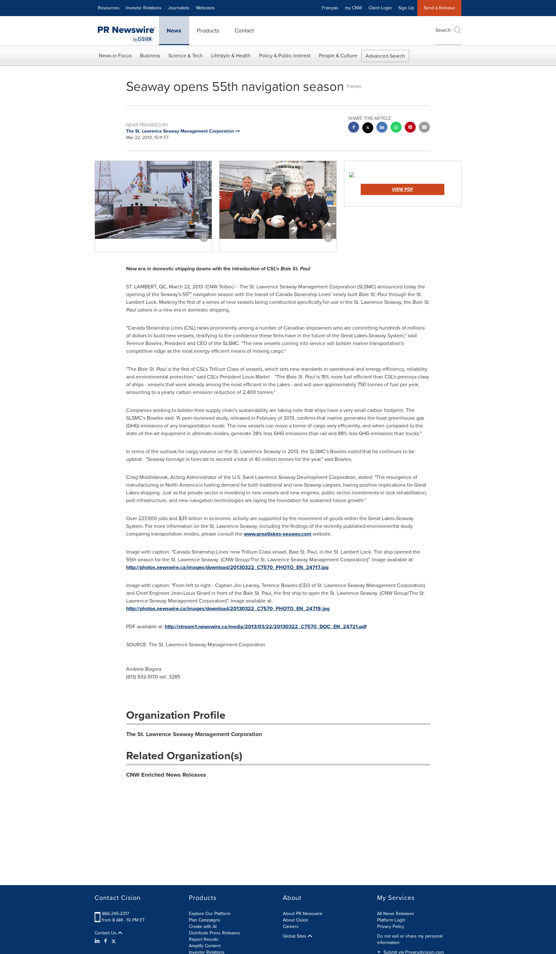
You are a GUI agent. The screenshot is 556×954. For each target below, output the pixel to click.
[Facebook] (105, 941)
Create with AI (203, 926)
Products (208, 30)
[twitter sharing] (367, 128)
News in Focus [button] (115, 55)
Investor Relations (144, 8)
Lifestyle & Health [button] (231, 55)
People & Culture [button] (338, 55)
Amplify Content (204, 945)
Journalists (179, 8)
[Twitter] (113, 941)
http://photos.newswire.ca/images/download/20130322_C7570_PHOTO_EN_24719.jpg (227, 608)
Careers (291, 926)
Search (443, 30)
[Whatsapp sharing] (396, 128)
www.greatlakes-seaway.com (277, 534)
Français (330, 8)
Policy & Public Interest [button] (284, 55)
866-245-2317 (115, 913)
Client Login (380, 8)
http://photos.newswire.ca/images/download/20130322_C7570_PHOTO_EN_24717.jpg (227, 567)
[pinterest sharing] (410, 128)
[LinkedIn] (98, 941)
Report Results (203, 939)
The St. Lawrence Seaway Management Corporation (194, 734)
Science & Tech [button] (185, 55)
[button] (153, 200)
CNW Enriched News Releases (166, 775)
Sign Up (406, 8)
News (174, 30)
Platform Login (391, 920)
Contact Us (106, 933)
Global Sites (295, 936)
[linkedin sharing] (381, 128)
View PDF (402, 189)
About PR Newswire (302, 913)
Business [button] (150, 55)
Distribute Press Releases (214, 933)
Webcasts (205, 8)
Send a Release (439, 8)
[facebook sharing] (353, 128)
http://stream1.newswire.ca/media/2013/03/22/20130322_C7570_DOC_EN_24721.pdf (265, 626)
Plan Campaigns (204, 920)
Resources (108, 8)
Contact (244, 30)
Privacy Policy (390, 926)
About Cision (295, 920)
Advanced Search (385, 56)
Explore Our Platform (209, 913)
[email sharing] (424, 128)
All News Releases (395, 913)
